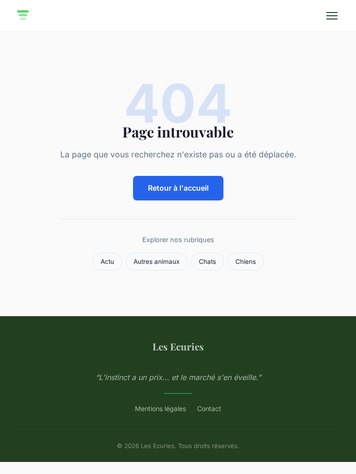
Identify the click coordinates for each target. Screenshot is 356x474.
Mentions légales (160, 408)
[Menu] (332, 15)
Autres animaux (156, 261)
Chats (207, 261)
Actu (107, 261)
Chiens (245, 261)
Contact (209, 408)
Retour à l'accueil (178, 188)
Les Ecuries (178, 346)
